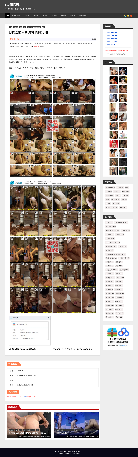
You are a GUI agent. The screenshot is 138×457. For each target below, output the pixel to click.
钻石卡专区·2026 (89, 430)
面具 (27, 46)
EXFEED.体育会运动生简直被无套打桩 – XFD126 (27, 433)
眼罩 (118, 281)
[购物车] (128, 15)
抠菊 (109, 262)
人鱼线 (119, 234)
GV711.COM (112, 41)
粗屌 (109, 285)
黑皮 (37, 46)
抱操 (45, 43)
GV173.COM (112, 35)
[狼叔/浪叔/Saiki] (122, 80)
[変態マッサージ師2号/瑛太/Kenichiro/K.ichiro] (113, 107)
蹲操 (12, 46)
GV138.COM (112, 38)
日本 (46, 16)
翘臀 (118, 289)
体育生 (110, 238)
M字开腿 (111, 226)
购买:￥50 (15, 39)
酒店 (22, 46)
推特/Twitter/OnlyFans (33, 27)
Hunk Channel (120, 223)
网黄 (43, 27)
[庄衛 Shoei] (113, 144)
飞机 (37, 430)
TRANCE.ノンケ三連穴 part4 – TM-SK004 (71, 349)
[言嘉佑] (113, 98)
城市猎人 (117, 191)
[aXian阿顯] (113, 162)
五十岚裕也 (109, 195)
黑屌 (119, 313)
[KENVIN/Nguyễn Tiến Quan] (122, 71)
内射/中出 (111, 246)
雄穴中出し (123, 207)
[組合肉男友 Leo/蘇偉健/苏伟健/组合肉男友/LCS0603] (113, 89)
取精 (64, 16)
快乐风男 (109, 191)
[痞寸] (113, 116)
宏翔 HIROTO (110, 187)
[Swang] (113, 80)
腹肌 (85, 43)
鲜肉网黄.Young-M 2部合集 (24, 349)
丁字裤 (125, 230)
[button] (131, 16)
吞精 (109, 250)
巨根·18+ (39, 43)
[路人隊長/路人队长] (113, 171)
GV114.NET (111, 44)
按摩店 (118, 195)
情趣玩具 (124, 258)
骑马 (32, 46)
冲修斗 (108, 203)
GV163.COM (112, 32)
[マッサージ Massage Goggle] (122, 144)
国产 (37, 16)
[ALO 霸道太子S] (122, 116)
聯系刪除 (77, 453)
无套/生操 (111, 270)
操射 (118, 266)
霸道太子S (125, 191)
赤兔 (126, 187)
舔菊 (90, 43)
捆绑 (118, 262)
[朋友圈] (125, 15)
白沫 (118, 274)
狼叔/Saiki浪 (115, 199)
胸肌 (80, 43)
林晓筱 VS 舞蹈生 (63, 433)
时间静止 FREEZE (111, 207)
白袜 (65, 43)
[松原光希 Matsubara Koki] (122, 89)
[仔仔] (122, 162)
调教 (24, 430)
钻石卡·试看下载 (30, 430)
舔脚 (109, 301)
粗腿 (118, 285)
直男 (73, 16)
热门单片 (78, 430)
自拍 (119, 297)
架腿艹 (51, 43)
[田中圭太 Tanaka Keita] (113, 135)
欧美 (55, 16)
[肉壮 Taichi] (122, 171)
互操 (11, 27)
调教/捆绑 (116, 203)
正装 (109, 274)
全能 (27, 43)
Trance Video (112, 230)
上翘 (109, 234)
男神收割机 (58, 43)
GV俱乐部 (12, 5)
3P (109, 223)
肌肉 (75, 43)
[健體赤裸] (122, 135)
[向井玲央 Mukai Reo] (113, 153)
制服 (25, 27)
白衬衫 (110, 278)
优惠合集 (16, 27)
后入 (32, 43)
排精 (109, 266)
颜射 (118, 309)
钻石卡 (24, 397)
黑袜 (42, 46)
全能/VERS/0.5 (113, 242)
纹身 (70, 43)
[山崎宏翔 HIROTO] (113, 71)
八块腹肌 (120, 187)
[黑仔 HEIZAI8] (113, 126)
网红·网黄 (17, 16)
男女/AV (124, 199)
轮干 (17, 46)
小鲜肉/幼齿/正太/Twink (115, 254)
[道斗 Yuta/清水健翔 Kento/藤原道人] (122, 126)
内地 (21, 27)
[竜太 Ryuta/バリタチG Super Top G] (122, 98)
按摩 (27, 16)
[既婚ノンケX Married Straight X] (122, 107)
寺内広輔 (125, 195)
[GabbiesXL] (122, 153)
